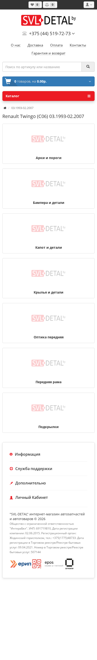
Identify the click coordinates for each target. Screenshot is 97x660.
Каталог (12, 96)
